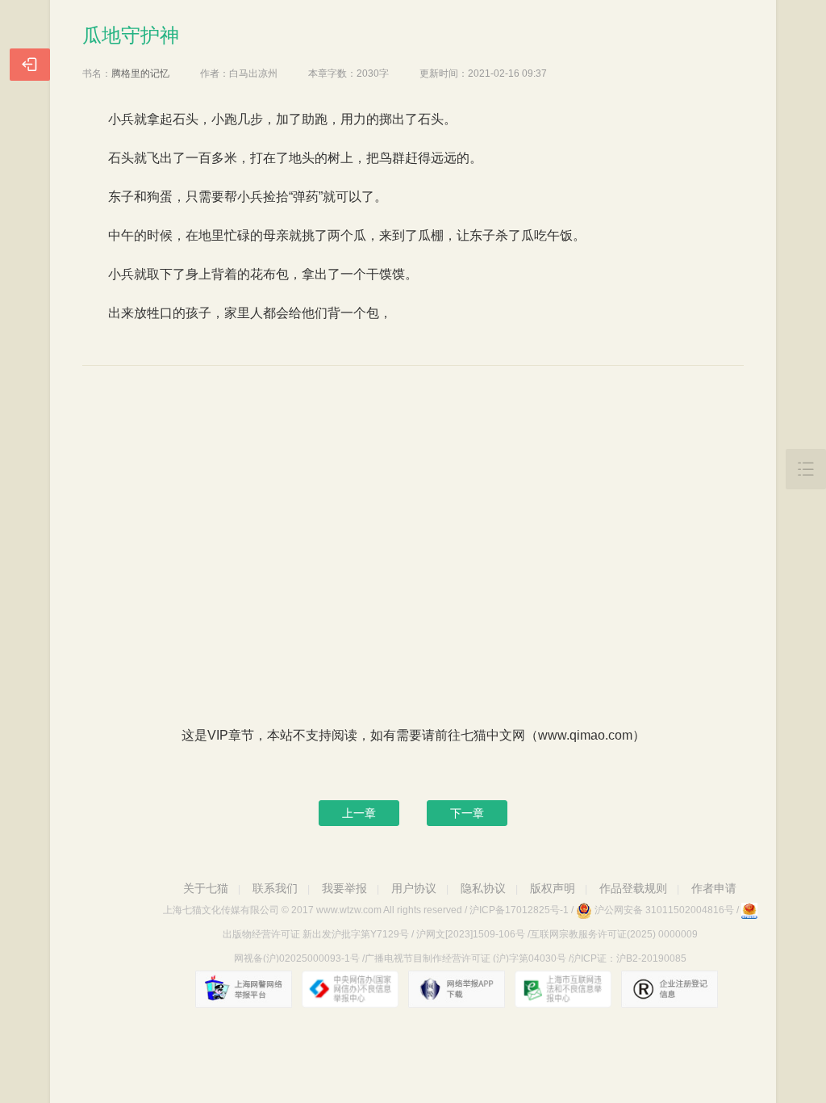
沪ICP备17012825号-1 (519, 910)
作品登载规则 (633, 888)
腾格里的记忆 (140, 73)
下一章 (467, 813)
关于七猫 (205, 888)
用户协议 (413, 888)
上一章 (359, 813)
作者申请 (713, 888)
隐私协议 (483, 888)
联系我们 (275, 888)
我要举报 (344, 888)
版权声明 (552, 888)
